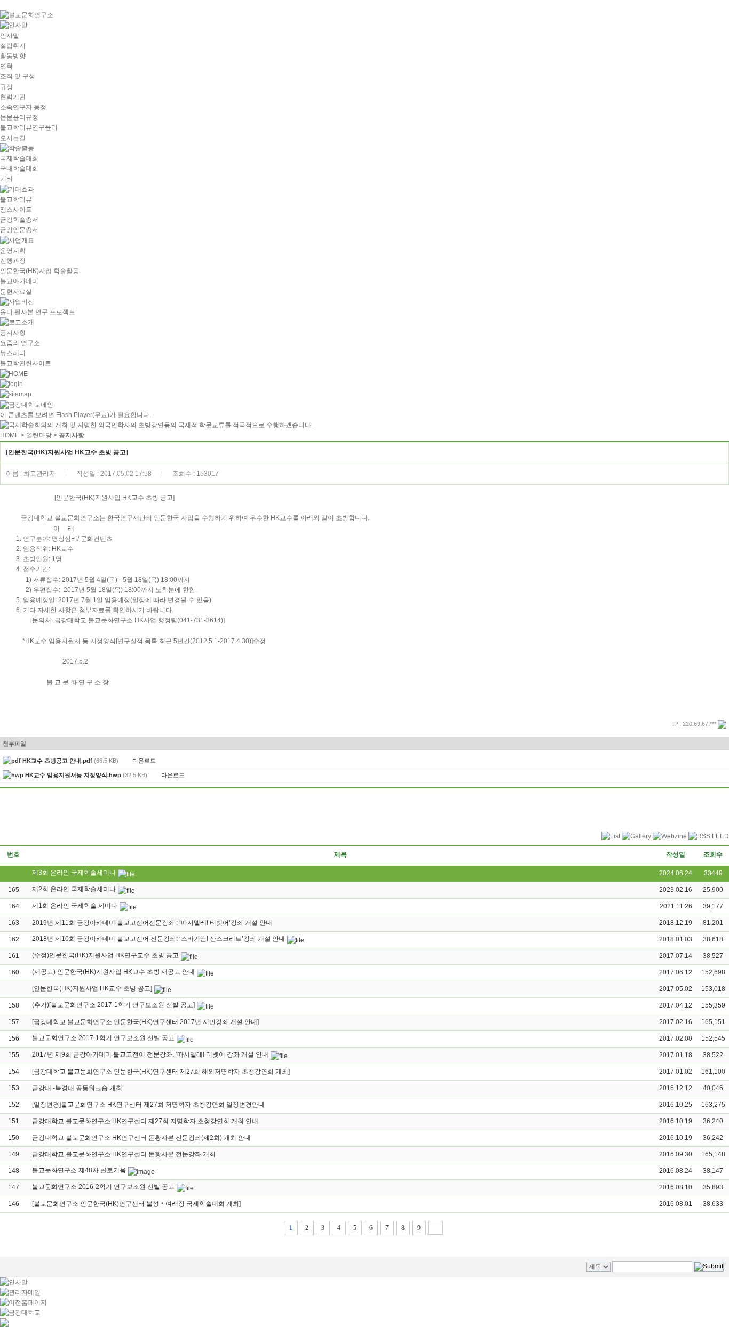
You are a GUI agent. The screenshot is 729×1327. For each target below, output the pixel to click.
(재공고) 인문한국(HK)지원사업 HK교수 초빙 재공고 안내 (113, 972)
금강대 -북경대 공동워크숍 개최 (77, 1088)
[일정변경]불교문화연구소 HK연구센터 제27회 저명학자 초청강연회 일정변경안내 (148, 1104)
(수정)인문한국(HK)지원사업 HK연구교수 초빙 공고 (105, 955)
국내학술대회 (19, 168)
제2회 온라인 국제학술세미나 (74, 889)
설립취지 (13, 46)
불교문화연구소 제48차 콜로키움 (79, 1170)
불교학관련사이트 (25, 363)
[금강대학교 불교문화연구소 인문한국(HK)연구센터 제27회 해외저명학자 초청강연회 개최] (161, 1071)
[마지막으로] (435, 1228)
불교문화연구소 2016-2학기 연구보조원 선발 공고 (103, 1186)
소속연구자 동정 (23, 107)
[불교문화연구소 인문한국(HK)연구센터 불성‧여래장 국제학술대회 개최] (136, 1204)
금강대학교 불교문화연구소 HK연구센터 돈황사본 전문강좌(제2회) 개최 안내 (141, 1137)
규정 (6, 87)
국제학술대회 (19, 158)
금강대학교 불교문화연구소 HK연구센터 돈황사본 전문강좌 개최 (124, 1154)
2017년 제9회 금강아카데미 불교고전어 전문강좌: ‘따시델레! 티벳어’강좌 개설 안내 (150, 1054)
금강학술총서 (19, 219)
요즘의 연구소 (20, 343)
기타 (6, 178)
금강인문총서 (19, 230)
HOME (9, 435)
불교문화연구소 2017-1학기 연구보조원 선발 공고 (103, 1038)
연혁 (6, 66)
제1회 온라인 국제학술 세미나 (74, 905)
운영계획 (13, 250)
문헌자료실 (16, 291)
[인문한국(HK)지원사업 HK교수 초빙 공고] (92, 988)
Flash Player (74, 415)
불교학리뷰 (16, 199)
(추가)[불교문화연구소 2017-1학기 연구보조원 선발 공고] (113, 1005)
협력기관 (13, 97)
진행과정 (13, 261)
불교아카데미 (19, 281)
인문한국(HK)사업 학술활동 (39, 271)
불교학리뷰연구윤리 (29, 127)
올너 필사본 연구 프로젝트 (37, 312)
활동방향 (13, 56)
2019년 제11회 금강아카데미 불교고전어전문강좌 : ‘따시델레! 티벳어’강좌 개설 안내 (152, 922)
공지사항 (13, 333)
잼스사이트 (16, 209)
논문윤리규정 (19, 117)
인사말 (9, 35)
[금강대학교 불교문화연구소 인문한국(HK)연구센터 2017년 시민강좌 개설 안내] (145, 1022)
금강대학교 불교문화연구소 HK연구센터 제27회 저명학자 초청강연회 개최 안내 (145, 1121)
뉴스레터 (13, 353)
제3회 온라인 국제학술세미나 (74, 872)
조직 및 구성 (17, 76)
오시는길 (13, 138)
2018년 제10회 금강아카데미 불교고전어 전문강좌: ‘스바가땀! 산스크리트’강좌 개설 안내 (158, 938)
